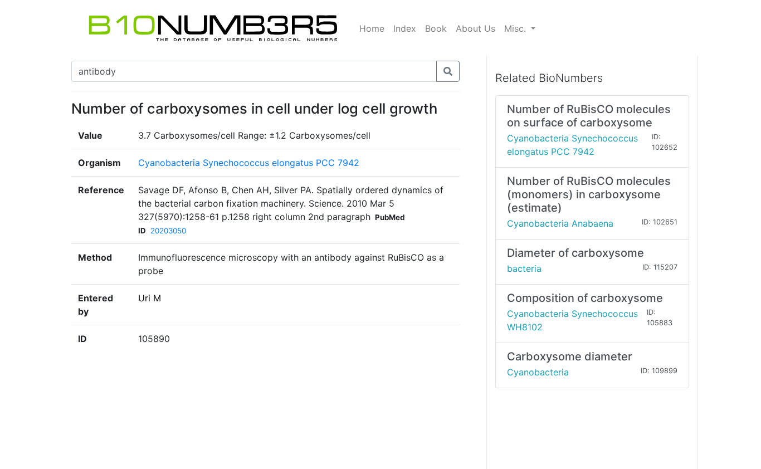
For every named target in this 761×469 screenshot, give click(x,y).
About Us (475, 28)
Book (436, 28)
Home (371, 28)
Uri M (149, 298)
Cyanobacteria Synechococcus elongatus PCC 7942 (248, 162)
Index (404, 28)
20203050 (168, 230)
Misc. (516, 28)
